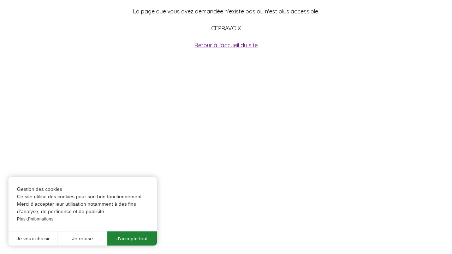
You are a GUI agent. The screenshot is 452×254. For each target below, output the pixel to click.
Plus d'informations (35, 219)
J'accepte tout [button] (132, 238)
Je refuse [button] (82, 238)
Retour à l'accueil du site (226, 45)
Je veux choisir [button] (33, 238)
